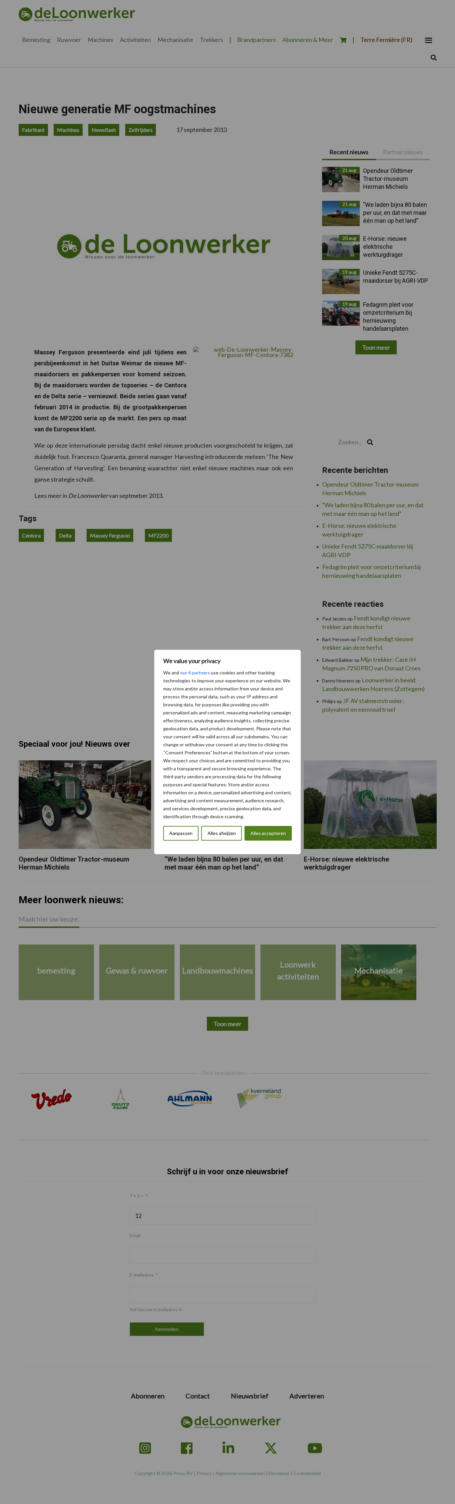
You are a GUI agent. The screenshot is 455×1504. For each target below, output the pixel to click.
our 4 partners (195, 672)
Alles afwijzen (222, 833)
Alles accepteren (268, 833)
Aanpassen (181, 833)
